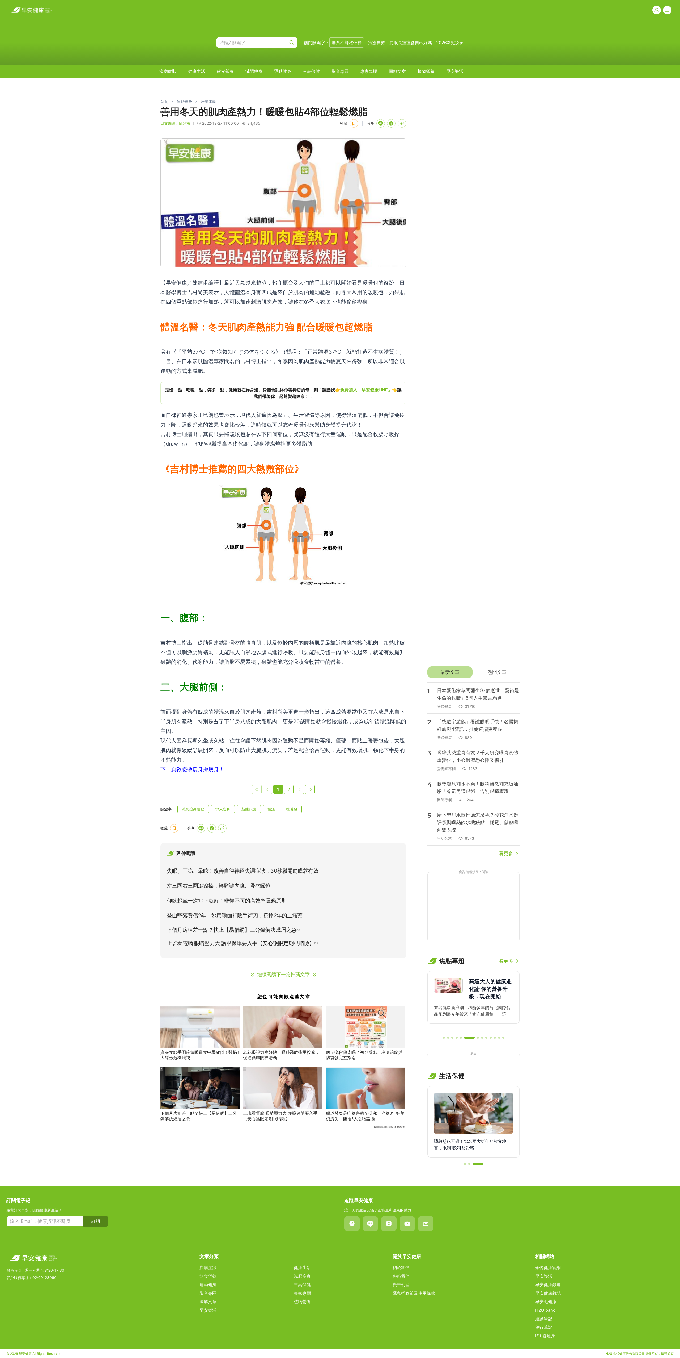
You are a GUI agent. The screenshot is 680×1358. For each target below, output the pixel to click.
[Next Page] (299, 789)
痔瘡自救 (376, 42)
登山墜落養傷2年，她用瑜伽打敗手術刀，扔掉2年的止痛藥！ (237, 915)
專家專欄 (368, 71)
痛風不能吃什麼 (347, 42)
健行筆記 (543, 1327)
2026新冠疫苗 (450, 42)
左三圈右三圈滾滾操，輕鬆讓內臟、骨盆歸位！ (221, 886)
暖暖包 (291, 809)
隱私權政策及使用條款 (414, 1293)
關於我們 (401, 1267)
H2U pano (545, 1310)
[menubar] (311, 71)
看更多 (506, 853)
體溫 (271, 809)
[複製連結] (402, 123)
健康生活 (196, 71)
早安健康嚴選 (548, 1284)
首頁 (164, 101)
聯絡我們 (401, 1276)
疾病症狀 (167, 71)
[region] (283, 393)
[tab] (449, 672)
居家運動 (208, 101)
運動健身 (282, 71)
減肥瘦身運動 (193, 809)
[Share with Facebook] (391, 123)
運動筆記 (543, 1318)
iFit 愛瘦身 (545, 1335)
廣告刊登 (401, 1284)
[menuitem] (168, 71)
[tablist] (473, 672)
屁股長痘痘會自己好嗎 (410, 42)
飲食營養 (225, 71)
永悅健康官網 (548, 1267)
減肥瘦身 (253, 71)
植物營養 (426, 71)
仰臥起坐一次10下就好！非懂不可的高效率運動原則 (226, 900)
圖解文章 (397, 71)
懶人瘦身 (222, 809)
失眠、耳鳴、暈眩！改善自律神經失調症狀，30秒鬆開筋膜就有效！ (245, 871)
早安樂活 (454, 71)
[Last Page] (310, 789)
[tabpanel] (473, 769)
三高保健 (311, 71)
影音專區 (340, 71)
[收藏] (354, 123)
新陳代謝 (248, 809)
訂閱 (95, 1221)
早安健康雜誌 (548, 1293)
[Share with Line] (380, 123)
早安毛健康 (545, 1301)
